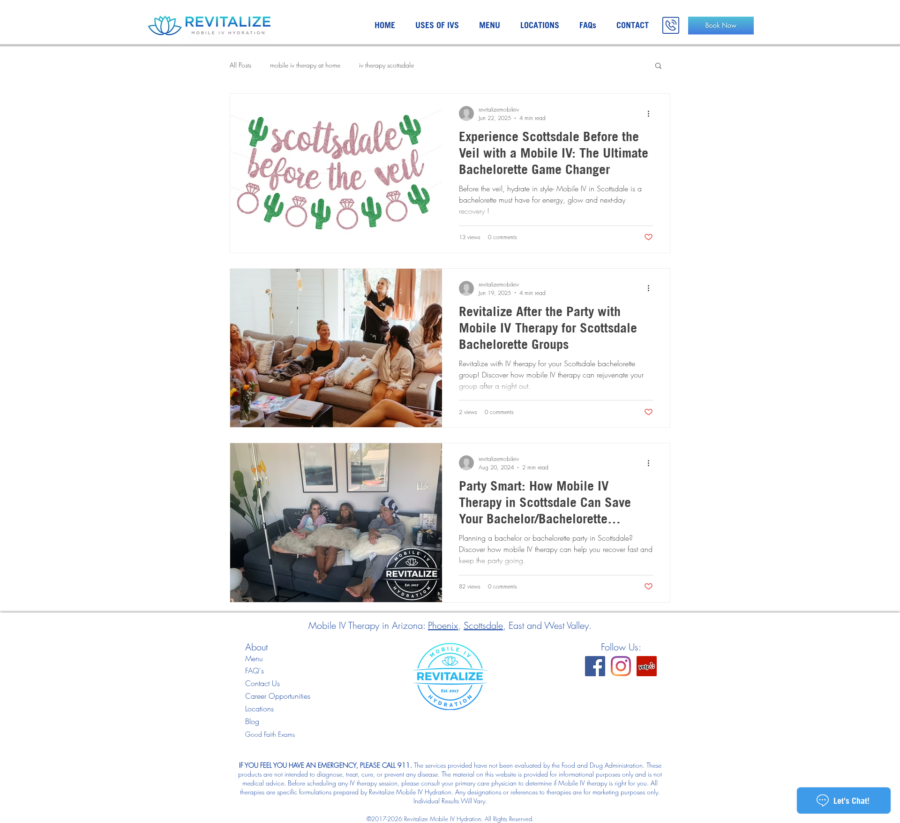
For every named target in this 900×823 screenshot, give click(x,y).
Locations (259, 708)
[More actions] (651, 113)
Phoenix (443, 625)
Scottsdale (483, 625)
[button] (658, 66)
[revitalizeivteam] (621, 666)
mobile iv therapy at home (305, 64)
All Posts (240, 64)
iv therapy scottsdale (386, 64)
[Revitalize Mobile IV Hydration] (647, 666)
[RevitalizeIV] (595, 666)
